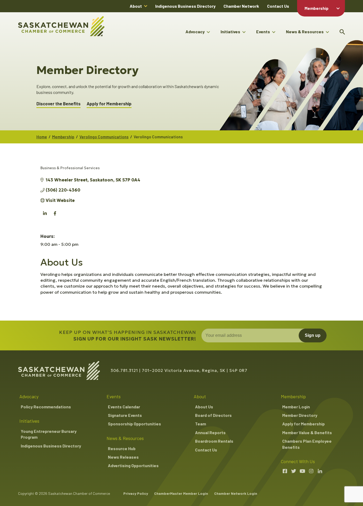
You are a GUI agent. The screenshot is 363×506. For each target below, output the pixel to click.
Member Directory (299, 415)
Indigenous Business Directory (185, 6)
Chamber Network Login (235, 493)
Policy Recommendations (46, 406)
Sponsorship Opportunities (134, 423)
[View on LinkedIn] (45, 216)
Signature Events (125, 415)
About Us (204, 406)
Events (263, 31)
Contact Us (278, 6)
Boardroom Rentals (214, 440)
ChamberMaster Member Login (181, 493)
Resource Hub (122, 448)
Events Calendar (124, 406)
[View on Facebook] (55, 216)
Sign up (312, 335)
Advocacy (195, 31)
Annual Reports (210, 432)
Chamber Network (241, 6)
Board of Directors (213, 415)
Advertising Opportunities (133, 465)
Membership (316, 8)
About (136, 6)
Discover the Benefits (58, 103)
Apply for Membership (109, 103)
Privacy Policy (135, 493)
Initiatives (230, 31)
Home (41, 136)
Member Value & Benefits (307, 432)
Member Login (296, 406)
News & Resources (305, 31)
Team (200, 423)
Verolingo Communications (104, 136)
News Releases (123, 456)
